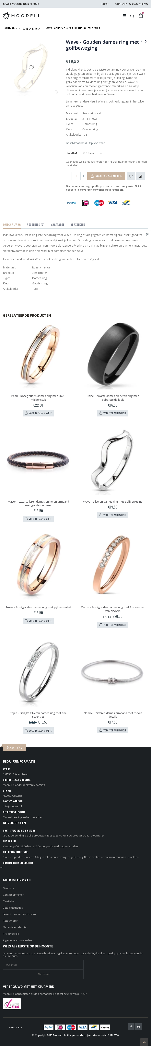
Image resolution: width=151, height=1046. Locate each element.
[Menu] (124, 15)
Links (104, 3)
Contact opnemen (13, 894)
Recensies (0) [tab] (35, 224)
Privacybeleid (11, 933)
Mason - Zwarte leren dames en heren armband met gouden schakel (38, 503)
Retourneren (10, 920)
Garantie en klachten (15, 927)
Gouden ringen (32, 28)
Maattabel (9, 901)
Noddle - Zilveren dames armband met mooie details (113, 715)
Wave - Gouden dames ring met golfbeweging (102, 44)
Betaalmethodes (13, 907)
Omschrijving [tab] (12, 224)
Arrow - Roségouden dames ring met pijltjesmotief (38, 607)
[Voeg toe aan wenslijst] (131, 176)
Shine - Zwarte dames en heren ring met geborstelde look (113, 397)
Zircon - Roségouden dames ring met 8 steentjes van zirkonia (113, 609)
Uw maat (71, 153)
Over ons (8, 888)
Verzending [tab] (78, 224)
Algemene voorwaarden (17, 940)
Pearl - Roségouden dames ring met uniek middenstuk (38, 397)
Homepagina (10, 28)
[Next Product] (146, 41)
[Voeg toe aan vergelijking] (140, 176)
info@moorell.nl (12, 806)
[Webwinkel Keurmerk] (12, 1003)
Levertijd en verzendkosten (19, 914)
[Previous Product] (141, 41)
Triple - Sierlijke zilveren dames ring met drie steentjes (38, 715)
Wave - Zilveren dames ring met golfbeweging (113, 501)
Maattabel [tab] (58, 224)
